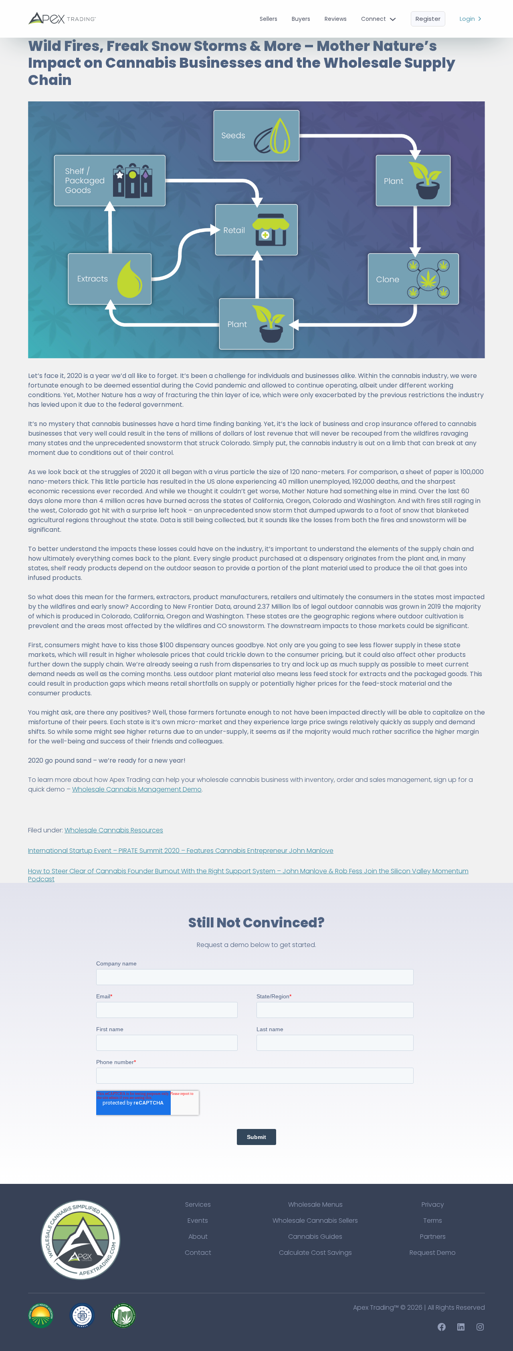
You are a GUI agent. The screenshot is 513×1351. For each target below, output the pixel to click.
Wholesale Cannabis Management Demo (137, 789)
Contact (198, 1252)
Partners (433, 1236)
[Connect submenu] (392, 18)
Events (198, 1220)
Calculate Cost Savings (315, 1252)
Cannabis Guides (315, 1236)
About (198, 1236)
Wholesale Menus (315, 1204)
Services (198, 1204)
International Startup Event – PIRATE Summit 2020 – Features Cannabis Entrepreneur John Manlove (180, 850)
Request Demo (433, 1252)
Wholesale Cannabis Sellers (315, 1220)
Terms (432, 1220)
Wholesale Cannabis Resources (114, 830)
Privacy (433, 1204)
